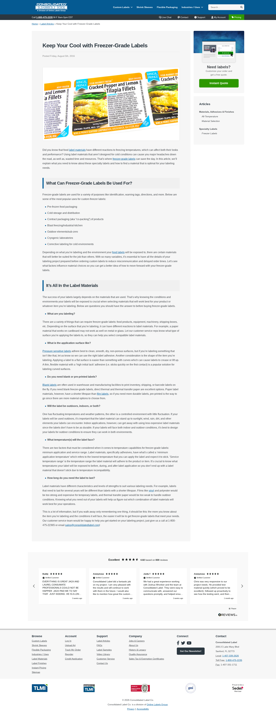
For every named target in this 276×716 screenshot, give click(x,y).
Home (35, 24)
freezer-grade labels (124, 159)
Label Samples (104, 650)
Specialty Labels (208, 129)
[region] (138, 586)
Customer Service (106, 658)
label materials (77, 150)
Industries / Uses (191, 7)
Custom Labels (121, 7)
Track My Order (73, 650)
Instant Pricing (39, 667)
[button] (34, 586)
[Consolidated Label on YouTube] (189, 643)
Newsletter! (190, 651)
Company (135, 636)
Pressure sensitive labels (56, 351)
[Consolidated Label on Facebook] (178, 643)
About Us (133, 645)
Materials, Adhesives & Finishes (216, 112)
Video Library (103, 654)
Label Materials (39, 658)
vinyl (151, 490)
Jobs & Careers (137, 641)
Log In (68, 641)
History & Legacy (137, 650)
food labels (118, 252)
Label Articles (47, 24)
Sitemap (36, 672)
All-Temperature (210, 116)
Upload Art (70, 645)
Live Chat (166, 17)
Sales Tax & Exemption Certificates (146, 658)
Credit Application (74, 658)
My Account (220, 17)
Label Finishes (39, 663)
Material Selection (211, 121)
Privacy (130, 709)
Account (71, 636)
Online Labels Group (157, 704)
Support (201, 17)
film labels (102, 393)
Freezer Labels (209, 133)
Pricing (237, 17)
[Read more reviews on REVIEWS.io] (227, 615)
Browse (37, 636)
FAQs (99, 645)
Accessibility (143, 709)
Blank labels (49, 385)
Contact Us (102, 663)
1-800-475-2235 (44, 17)
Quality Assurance (138, 654)
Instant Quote (219, 83)
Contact (184, 17)
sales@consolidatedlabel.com (82, 525)
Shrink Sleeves (145, 7)
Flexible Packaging (167, 7)
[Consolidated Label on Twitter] (183, 643)
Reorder (69, 654)
